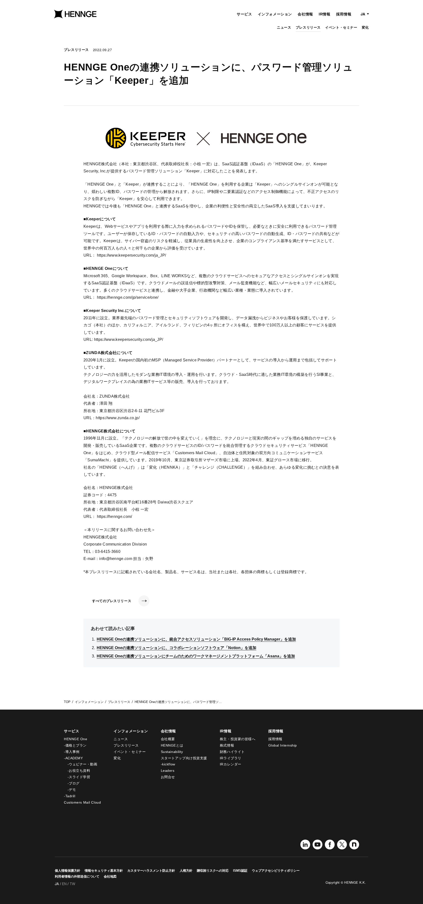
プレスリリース (308, 27)
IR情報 (324, 14)
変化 (365, 27)
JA (363, 14)
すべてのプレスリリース (111, 601)
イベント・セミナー (341, 27)
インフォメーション (275, 14)
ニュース (284, 27)
